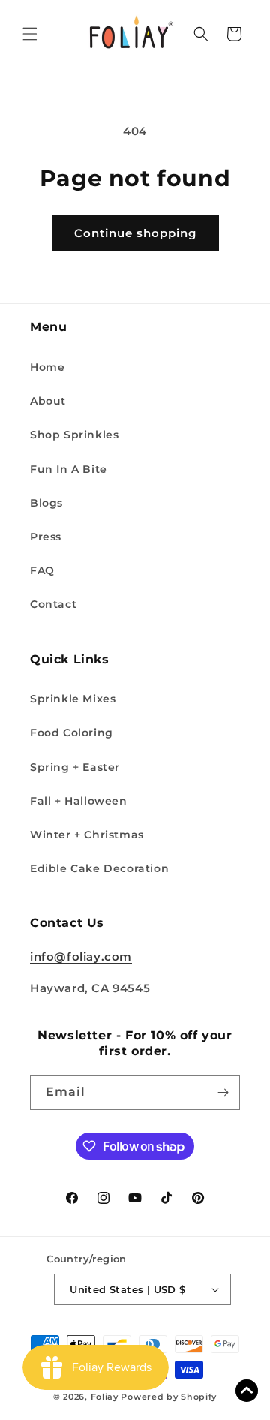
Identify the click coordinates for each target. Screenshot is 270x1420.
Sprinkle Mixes (73, 698)
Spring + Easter (75, 767)
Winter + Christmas (87, 834)
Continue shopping (135, 233)
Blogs (46, 503)
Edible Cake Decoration (99, 868)
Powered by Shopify (169, 1396)
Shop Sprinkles (74, 434)
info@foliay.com (81, 956)
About (48, 401)
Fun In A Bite (68, 469)
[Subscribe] (222, 1092)
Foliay (104, 1396)
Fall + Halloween (79, 801)
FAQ (42, 570)
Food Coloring (71, 732)
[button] (30, 33)
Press (46, 536)
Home (47, 367)
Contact (53, 604)
